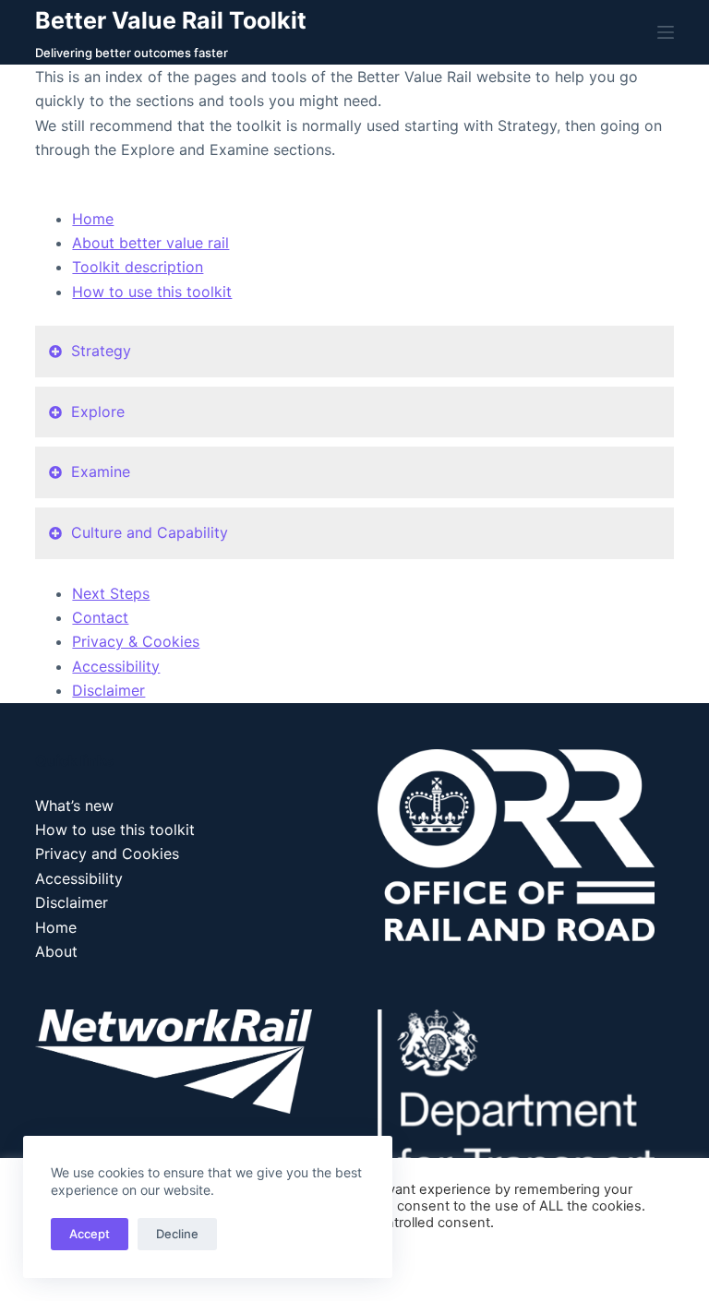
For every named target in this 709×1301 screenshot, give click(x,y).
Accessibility (116, 666)
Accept (89, 1233)
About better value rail (150, 242)
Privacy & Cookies (135, 641)
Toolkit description (137, 266)
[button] (354, 352)
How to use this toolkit (152, 291)
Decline (177, 1233)
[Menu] (665, 32)
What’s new (74, 805)
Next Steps (111, 593)
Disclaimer (108, 690)
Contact (100, 617)
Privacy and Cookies (107, 853)
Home (93, 218)
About (56, 951)
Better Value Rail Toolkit (170, 20)
